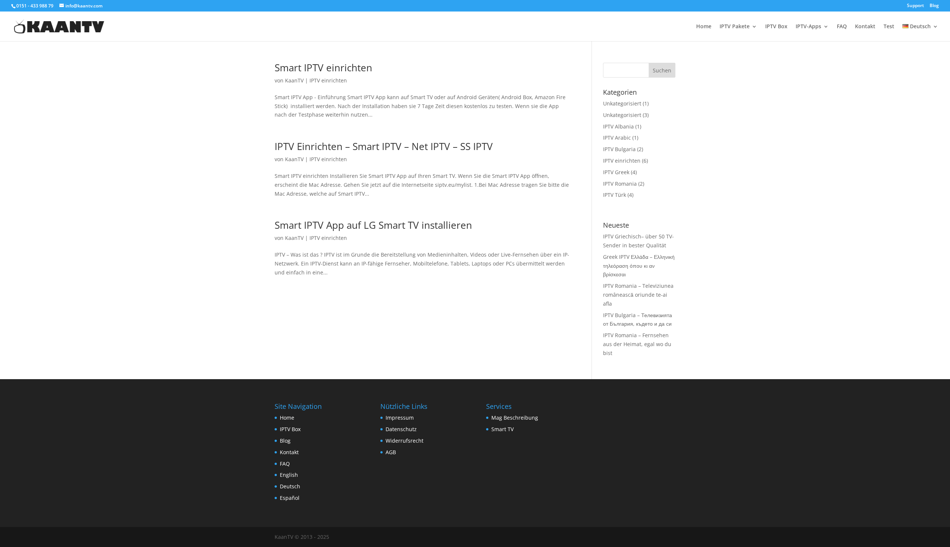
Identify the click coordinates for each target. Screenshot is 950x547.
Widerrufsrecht (404, 440)
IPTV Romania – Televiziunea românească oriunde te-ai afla (638, 294)
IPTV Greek (616, 172)
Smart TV (502, 429)
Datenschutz (401, 429)
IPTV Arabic (617, 137)
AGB (391, 452)
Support (915, 6)
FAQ (842, 27)
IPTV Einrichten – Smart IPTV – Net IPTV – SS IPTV (384, 146)
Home (703, 27)
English (289, 474)
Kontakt (865, 27)
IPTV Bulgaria (619, 149)
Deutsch (290, 486)
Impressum (400, 417)
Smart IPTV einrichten (323, 67)
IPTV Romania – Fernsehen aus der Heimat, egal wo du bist (637, 344)
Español (289, 497)
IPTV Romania (620, 183)
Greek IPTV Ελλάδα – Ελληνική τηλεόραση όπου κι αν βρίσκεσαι (639, 265)
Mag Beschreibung (514, 417)
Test (889, 27)
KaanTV (294, 80)
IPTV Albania (618, 126)
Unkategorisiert (622, 103)
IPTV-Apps (808, 27)
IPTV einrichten (328, 80)
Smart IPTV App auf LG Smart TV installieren (373, 225)
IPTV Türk (614, 194)
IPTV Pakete (735, 27)
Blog (934, 6)
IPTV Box (776, 27)
